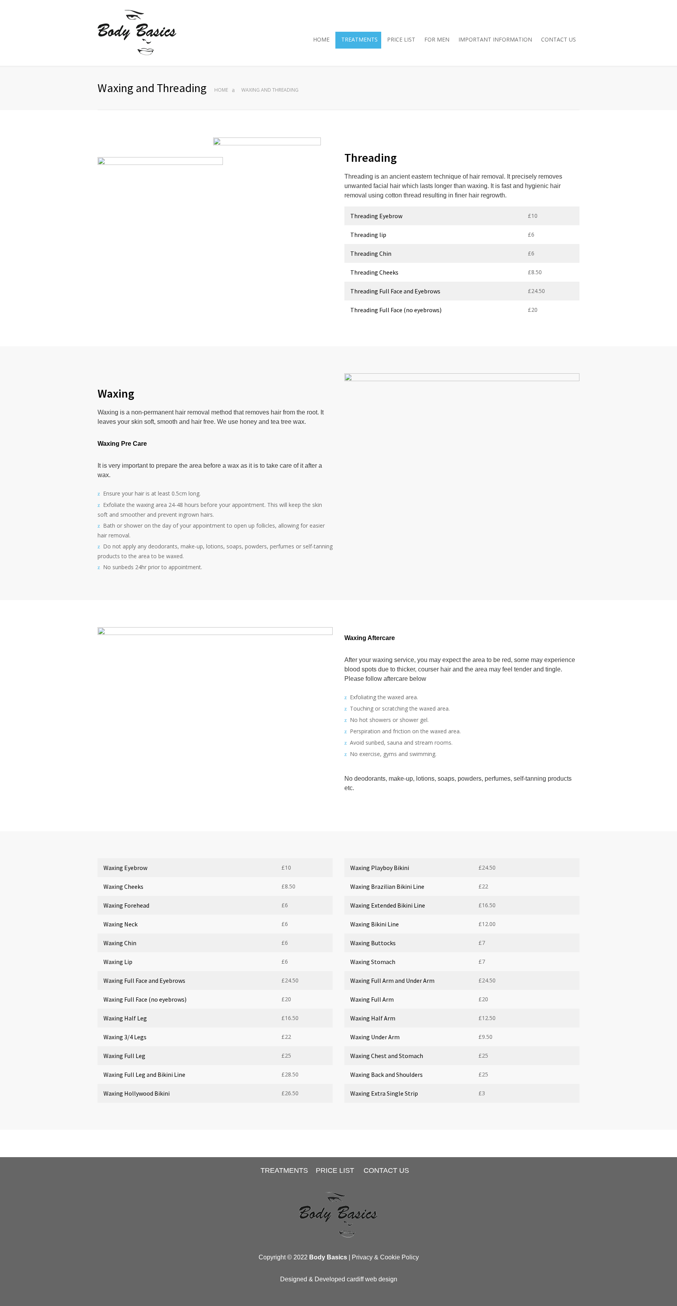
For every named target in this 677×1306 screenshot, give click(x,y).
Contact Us (558, 39)
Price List (401, 39)
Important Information (495, 39)
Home (321, 39)
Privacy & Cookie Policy (385, 1257)
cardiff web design (372, 1279)
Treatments (359, 39)
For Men (436, 39)
